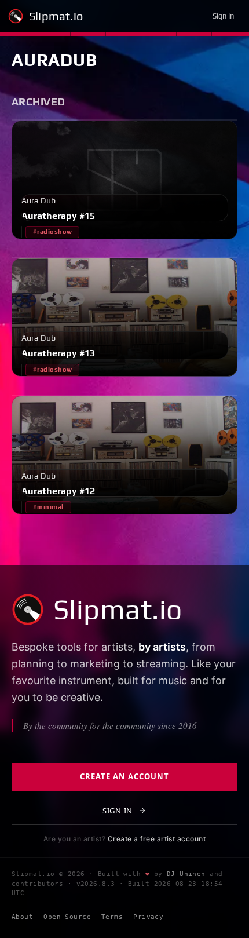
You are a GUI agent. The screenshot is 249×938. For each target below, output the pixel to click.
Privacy (148, 917)
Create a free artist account (157, 838)
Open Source (67, 917)
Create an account (125, 776)
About (22, 917)
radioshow (54, 231)
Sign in (223, 16)
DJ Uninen (186, 874)
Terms (112, 917)
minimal (50, 506)
